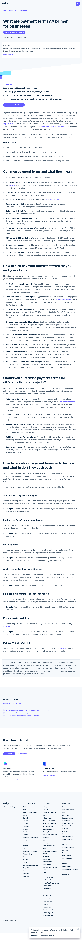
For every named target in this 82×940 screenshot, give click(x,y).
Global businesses (49, 826)
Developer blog (48, 915)
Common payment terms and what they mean (20, 88)
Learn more (7, 55)
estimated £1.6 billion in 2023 (51, 126)
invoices (6, 626)
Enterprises (47, 807)
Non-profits (47, 864)
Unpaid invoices (10, 124)
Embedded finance (49, 821)
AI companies (47, 843)
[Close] (78, 929)
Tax (24, 871)
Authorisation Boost (30, 812)
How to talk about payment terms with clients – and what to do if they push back (32, 99)
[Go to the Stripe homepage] (5, 803)
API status (46, 904)
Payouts (26, 860)
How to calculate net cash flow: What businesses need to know (29, 710)
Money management (50, 835)
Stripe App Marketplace (51, 883)
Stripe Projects (48, 913)
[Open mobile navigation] (78, 4)
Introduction (8, 84)
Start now (8, 753)
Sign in (64, 874)
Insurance (46, 856)
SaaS (44, 840)
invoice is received (53, 199)
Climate (25, 823)
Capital (25, 818)
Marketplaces (47, 832)
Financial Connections (30, 837)
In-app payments (48, 829)
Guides (64, 807)
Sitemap (65, 834)
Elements (26, 835)
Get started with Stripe (13, 32)
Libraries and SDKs (49, 910)
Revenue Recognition (30, 865)
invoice (12, 185)
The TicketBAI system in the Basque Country (22, 716)
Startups (46, 810)
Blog (63, 812)
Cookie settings (67, 837)
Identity (25, 840)
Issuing (25, 846)
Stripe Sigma (27, 868)
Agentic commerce (49, 812)
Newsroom (66, 853)
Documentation (48, 899)
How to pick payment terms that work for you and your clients (26, 92)
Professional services (50, 867)
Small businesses (63, 299)
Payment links (28, 854)
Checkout (26, 821)
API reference (47, 902)
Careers (65, 850)
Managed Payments (30, 851)
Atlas (24, 810)
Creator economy (49, 846)
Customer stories (68, 810)
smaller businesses (66, 401)
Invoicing (23, 10)
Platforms (46, 837)
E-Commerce (47, 818)
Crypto (25, 829)
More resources (10, 10)
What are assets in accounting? (17, 713)
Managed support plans (70, 869)
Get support (66, 866)
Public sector (47, 870)
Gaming (45, 848)
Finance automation (49, 823)
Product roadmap (68, 847)
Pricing (25, 807)
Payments (26, 857)
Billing (25, 815)
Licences (65, 831)
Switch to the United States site (42, 935)
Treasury (26, 876)
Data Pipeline (27, 832)
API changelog (47, 907)
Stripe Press (66, 856)
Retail (44, 873)
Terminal (26, 873)
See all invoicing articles (12, 703)
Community (66, 815)
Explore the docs (49, 775)
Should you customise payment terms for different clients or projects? (29, 95)
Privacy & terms (67, 823)
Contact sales (22, 753)
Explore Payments (10, 780)
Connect (26, 826)
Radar (25, 862)
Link (24, 848)
